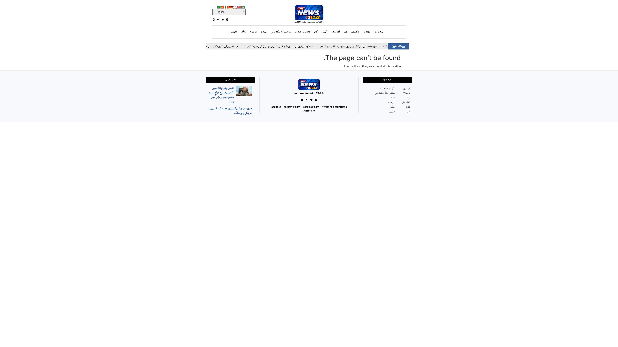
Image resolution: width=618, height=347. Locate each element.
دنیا (345, 32)
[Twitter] (222, 19)
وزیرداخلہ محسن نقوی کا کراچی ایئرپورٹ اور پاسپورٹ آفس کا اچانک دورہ (337, 46)
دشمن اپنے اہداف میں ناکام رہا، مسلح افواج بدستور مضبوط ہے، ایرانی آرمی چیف (221, 95)
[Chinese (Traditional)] (239, 6)
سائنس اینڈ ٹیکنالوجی (281, 32)
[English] (235, 6)
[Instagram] (213, 19)
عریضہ (253, 32)
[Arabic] (243, 6)
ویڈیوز (243, 32)
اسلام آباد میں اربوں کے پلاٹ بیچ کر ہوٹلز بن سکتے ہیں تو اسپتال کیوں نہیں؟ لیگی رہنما (268, 46)
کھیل (324, 32)
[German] (231, 6)
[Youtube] (218, 19)
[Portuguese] (222, 6)
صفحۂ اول (378, 32)
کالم (316, 32)
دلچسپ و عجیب (302, 32)
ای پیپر (234, 32)
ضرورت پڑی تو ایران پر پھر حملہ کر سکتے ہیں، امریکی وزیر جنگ (230, 111)
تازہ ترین (366, 32)
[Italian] (227, 6)
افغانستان (335, 32)
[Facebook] (227, 19)
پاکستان (355, 32)
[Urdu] (218, 6)
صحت (264, 32)
